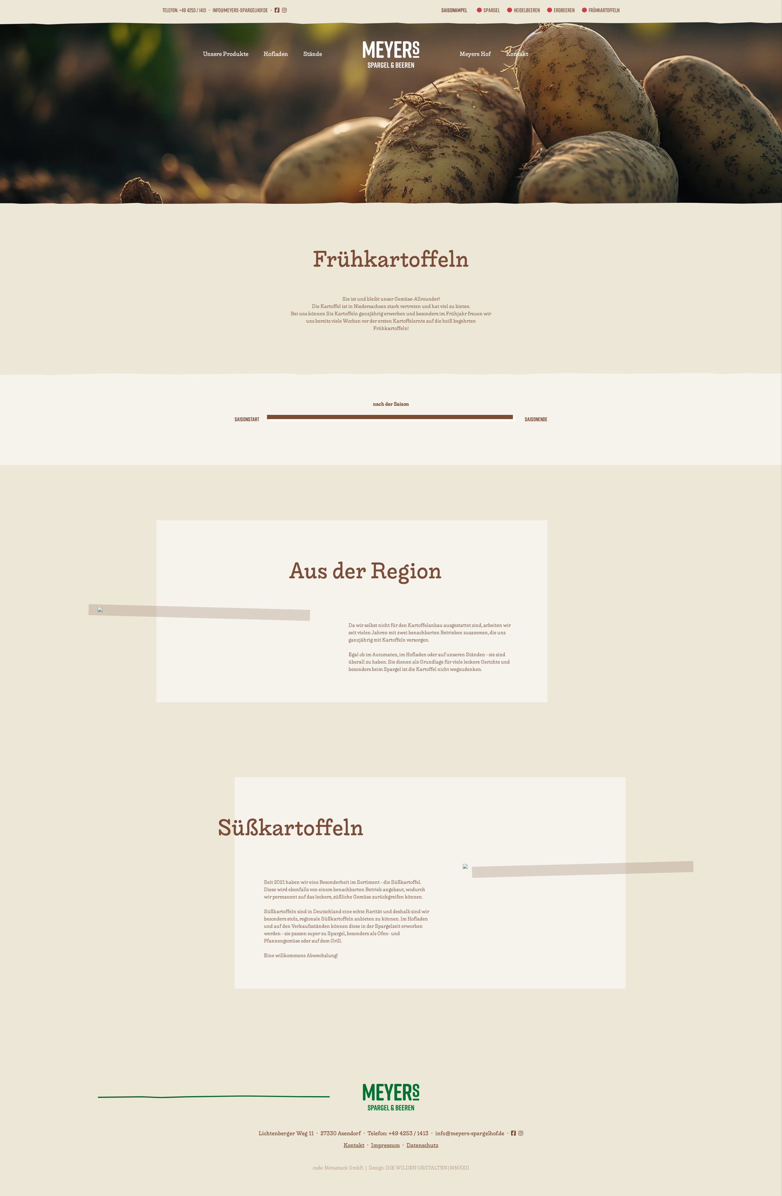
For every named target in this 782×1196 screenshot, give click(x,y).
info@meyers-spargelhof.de (240, 10)
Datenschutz (422, 1145)
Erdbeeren (564, 10)
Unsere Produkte (225, 54)
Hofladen (276, 54)
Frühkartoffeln (604, 10)
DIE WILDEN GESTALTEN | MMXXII (427, 1167)
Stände (312, 54)
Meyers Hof (475, 54)
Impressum (385, 1145)
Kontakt (517, 54)
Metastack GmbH (343, 1167)
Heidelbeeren (527, 10)
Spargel (492, 10)
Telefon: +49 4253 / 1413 (184, 10)
